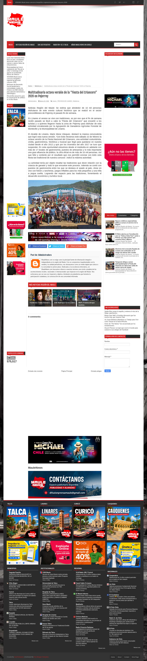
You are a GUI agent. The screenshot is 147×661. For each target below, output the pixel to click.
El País (111, 628)
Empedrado (13, 630)
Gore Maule (46, 604)
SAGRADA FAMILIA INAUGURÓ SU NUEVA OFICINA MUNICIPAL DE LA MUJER (20, 576)
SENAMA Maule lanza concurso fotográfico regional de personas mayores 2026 (41, 2)
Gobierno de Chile (115, 639)
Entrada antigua (96, 371)
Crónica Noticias (82, 617)
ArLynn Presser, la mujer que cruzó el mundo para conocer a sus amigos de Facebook (121, 329)
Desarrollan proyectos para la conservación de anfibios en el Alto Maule (16, 97)
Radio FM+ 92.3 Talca (60, 44)
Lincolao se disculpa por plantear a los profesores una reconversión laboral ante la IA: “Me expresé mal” (123, 632)
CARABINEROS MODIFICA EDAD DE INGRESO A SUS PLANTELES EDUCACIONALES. (87, 631)
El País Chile (114, 607)
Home (113, 657)
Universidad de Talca (49, 583)
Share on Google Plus (78, 246)
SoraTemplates (19, 657)
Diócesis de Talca (48, 632)
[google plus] (138, 2)
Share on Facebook (39, 246)
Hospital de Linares (49, 615)
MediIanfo (79, 604)
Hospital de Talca (48, 592)
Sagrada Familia (15, 572)
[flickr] (124, 2)
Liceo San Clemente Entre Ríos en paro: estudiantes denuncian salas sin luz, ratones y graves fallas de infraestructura (15, 61)
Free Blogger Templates (41, 657)
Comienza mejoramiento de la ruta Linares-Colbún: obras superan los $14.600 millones (87, 641)
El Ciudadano (114, 595)
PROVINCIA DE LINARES (65, 101)
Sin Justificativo (44, 44)
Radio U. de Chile (115, 618)
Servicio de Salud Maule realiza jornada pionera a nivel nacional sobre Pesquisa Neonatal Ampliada (55, 576)
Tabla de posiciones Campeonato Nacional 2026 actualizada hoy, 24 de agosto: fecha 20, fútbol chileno (122, 588)
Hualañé (12, 613)
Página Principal (66, 371)
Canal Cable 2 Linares (83, 583)
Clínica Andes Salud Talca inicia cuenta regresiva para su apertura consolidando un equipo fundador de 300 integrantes (88, 597)
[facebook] (115, 2)
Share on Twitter (58, 246)
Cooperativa (113, 575)
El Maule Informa (82, 594)
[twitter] (119, 2)
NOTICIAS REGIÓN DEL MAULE (25, 44)
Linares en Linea (82, 638)
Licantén (12, 622)
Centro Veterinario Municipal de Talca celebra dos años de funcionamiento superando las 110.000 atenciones (21, 606)
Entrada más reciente (35, 371)
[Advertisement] (98, 25)
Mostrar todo (35, 640)
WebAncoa (76, 101)
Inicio (10, 44)
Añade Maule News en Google (81, 44)
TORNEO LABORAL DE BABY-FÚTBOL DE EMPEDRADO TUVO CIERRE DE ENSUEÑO (21, 634)
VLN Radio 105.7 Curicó (84, 572)
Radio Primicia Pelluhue (84, 627)
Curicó (11, 592)
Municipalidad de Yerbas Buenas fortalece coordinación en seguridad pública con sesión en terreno (89, 587)
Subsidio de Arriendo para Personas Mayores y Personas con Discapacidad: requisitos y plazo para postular (123, 611)
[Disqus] (64, 404)
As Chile (112, 584)
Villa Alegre (13, 583)
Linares (54, 101)
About (119, 657)
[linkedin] (133, 2)
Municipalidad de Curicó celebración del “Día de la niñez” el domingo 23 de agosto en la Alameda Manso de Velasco (15, 70)
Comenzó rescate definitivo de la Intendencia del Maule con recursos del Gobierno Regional (54, 608)
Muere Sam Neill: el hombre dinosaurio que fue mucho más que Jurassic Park (120, 316)
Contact (126, 657)
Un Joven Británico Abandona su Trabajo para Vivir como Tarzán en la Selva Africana (121, 320)
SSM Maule (46, 572)
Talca (11, 602)
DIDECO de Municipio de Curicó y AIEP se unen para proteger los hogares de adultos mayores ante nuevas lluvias (22, 595)
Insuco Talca (46, 624)
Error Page (135, 657)
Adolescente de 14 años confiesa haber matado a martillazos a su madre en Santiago (88, 576)
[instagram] (129, 2)
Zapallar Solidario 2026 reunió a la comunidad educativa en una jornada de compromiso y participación (88, 620)
